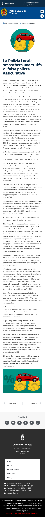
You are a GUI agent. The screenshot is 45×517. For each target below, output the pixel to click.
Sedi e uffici (11, 474)
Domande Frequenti (13, 469)
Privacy (9, 478)
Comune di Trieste (9, 3)
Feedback (9, 513)
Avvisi (9, 461)
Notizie (9, 465)
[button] (42, 11)
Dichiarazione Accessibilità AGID (27, 513)
